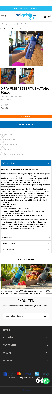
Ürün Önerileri (8, 250)
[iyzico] (26, 374)
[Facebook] (38, 380)
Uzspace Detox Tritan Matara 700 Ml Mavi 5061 (30, 292)
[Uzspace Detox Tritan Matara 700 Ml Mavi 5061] (35, 276)
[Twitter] (42, 380)
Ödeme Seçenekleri (10, 243)
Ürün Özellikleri (8, 163)
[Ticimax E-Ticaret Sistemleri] (26, 390)
